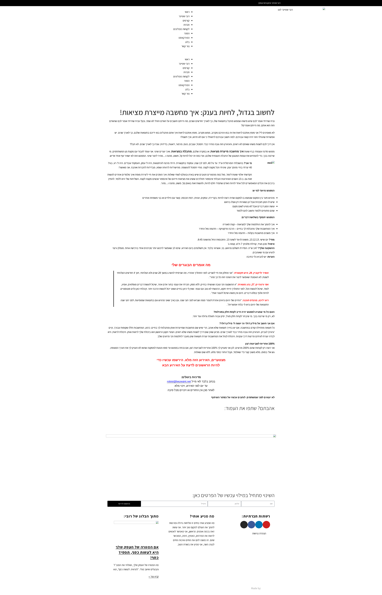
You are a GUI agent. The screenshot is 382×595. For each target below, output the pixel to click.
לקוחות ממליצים (181, 29)
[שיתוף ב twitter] (271, 416)
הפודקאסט (184, 37)
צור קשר (185, 46)
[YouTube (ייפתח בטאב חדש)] (107, 2)
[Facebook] (251, 524)
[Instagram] (244, 524)
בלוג (187, 42)
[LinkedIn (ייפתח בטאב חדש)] (103, 2)
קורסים (186, 20)
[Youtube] (266, 524)
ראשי (187, 12)
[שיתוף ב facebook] (273, 416)
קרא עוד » (154, 576)
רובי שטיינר (184, 16)
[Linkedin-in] (259, 524)
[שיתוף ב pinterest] (265, 416)
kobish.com (268, 588)
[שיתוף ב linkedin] (268, 416)
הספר (187, 33)
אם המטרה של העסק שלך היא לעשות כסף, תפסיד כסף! (137, 552)
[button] (95, 53)
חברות (186, 24)
